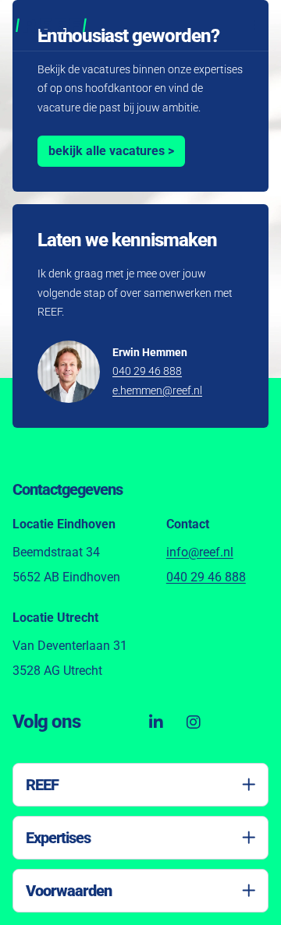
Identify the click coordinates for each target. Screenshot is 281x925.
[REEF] (51, 26)
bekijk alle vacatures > (111, 150)
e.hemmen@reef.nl (157, 390)
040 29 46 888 (147, 371)
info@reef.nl (199, 552)
